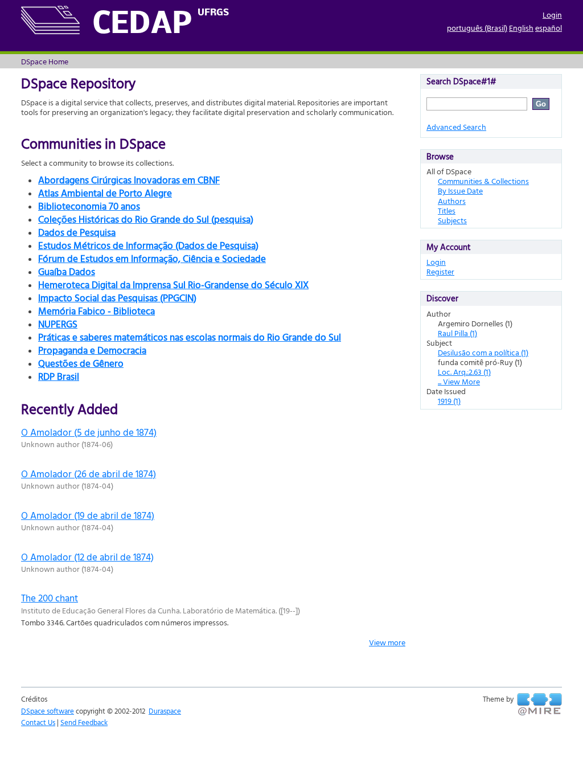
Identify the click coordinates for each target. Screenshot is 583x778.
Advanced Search (456, 127)
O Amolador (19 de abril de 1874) (87, 515)
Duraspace (165, 710)
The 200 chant (49, 598)
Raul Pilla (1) (457, 333)
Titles (446, 210)
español (548, 28)
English (521, 28)
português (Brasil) (477, 28)
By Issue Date (460, 190)
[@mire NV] (539, 704)
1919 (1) (449, 401)
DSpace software (47, 710)
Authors (452, 201)
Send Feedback (84, 722)
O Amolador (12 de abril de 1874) (87, 557)
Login (552, 15)
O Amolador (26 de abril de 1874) (88, 473)
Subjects (452, 220)
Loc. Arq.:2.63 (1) (464, 372)
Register (440, 271)
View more (387, 642)
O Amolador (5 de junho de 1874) (89, 432)
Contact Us (38, 722)
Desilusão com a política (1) (483, 352)
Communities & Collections (483, 181)
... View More (459, 381)
